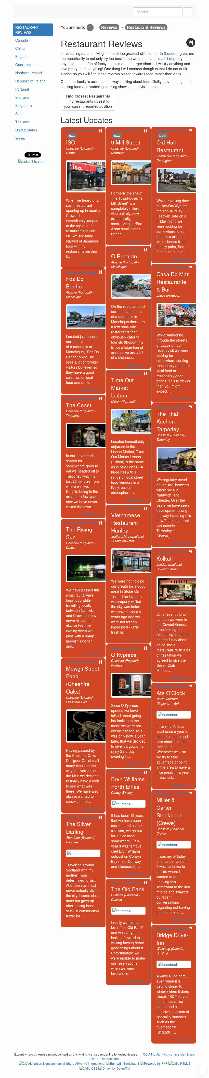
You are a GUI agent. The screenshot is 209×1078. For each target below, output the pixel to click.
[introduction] (90, 27)
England (22, 56)
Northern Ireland (28, 72)
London (171, 53)
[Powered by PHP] (154, 1063)
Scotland (22, 97)
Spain (19, 113)
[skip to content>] (202, 1071)
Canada (21, 40)
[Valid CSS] (89, 1067)
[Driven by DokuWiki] (114, 1067)
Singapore (23, 105)
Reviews (109, 27)
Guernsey (23, 64)
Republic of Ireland (30, 80)
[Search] (187, 11)
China (20, 48)
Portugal (22, 89)
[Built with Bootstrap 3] (123, 1063)
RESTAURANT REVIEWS (27, 30)
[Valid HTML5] (179, 1063)
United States (26, 129)
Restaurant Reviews (146, 27)
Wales (20, 138)
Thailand (22, 121)
